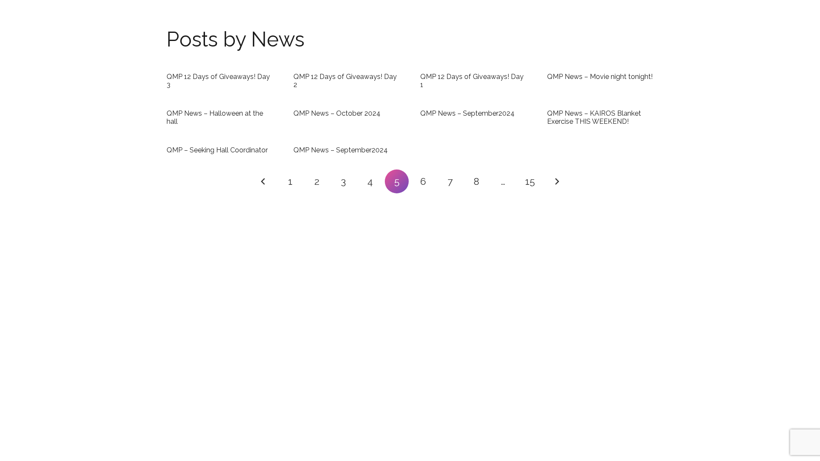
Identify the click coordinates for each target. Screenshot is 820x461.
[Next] (556, 181)
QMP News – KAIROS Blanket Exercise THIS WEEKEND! (594, 117)
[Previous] (263, 181)
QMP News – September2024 (467, 113)
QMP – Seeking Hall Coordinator (217, 150)
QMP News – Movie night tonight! (600, 77)
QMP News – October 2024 (337, 113)
